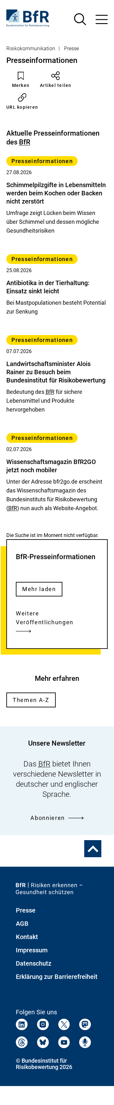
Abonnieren (47, 818)
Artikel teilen (56, 85)
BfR (24, 142)
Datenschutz (33, 963)
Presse (71, 49)
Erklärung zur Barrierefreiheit (57, 976)
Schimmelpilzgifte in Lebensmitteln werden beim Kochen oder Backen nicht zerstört (56, 193)
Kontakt (27, 937)
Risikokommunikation (30, 49)
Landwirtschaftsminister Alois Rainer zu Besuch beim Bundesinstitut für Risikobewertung (55, 372)
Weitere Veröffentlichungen (44, 618)
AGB (22, 923)
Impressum (32, 950)
